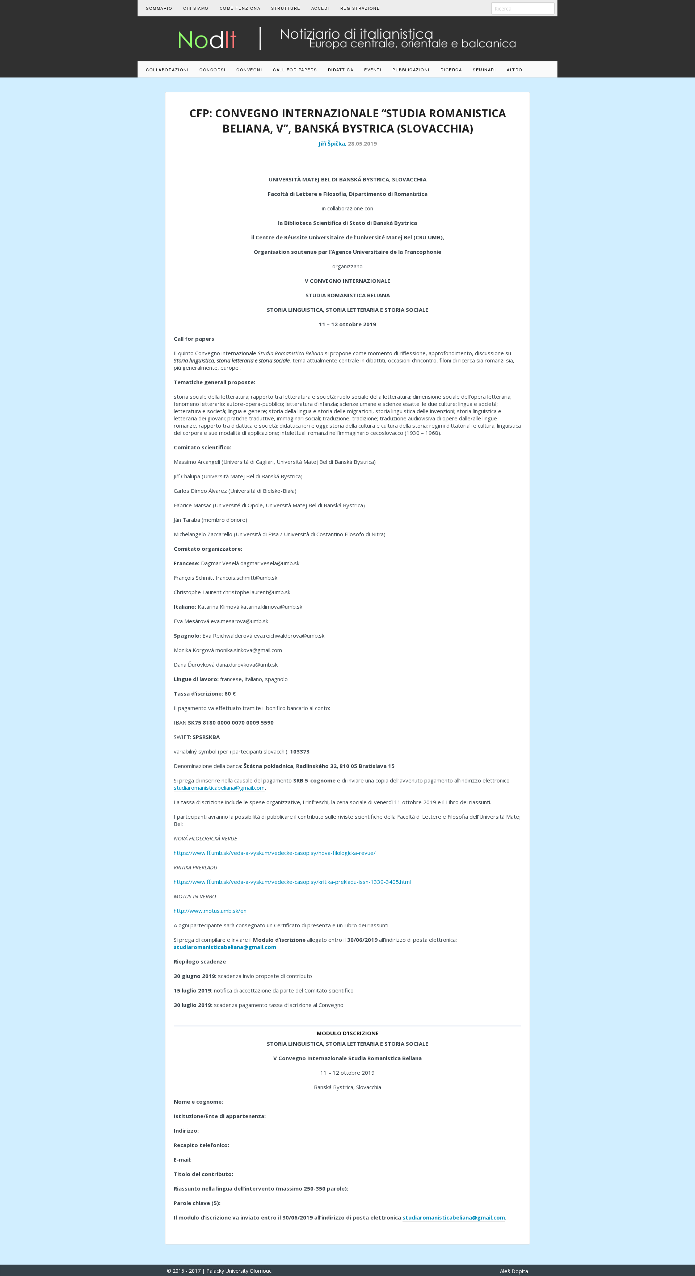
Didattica (341, 69)
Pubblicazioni (411, 69)
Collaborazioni (167, 69)
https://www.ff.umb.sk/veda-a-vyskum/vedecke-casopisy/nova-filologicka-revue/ (275, 852)
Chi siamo (196, 8)
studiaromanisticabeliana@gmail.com (219, 787)
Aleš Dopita (514, 1271)
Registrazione (360, 8)
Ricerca (451, 69)
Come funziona (240, 8)
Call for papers (295, 69)
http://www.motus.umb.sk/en (210, 910)
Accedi (320, 8)
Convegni (249, 69)
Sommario (159, 8)
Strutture (285, 8)
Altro (515, 69)
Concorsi (212, 69)
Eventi (373, 69)
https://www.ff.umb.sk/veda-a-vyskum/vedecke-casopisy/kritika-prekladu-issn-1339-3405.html (292, 881)
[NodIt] (347, 38)
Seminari (484, 69)
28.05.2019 (362, 143)
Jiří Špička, (333, 143)
